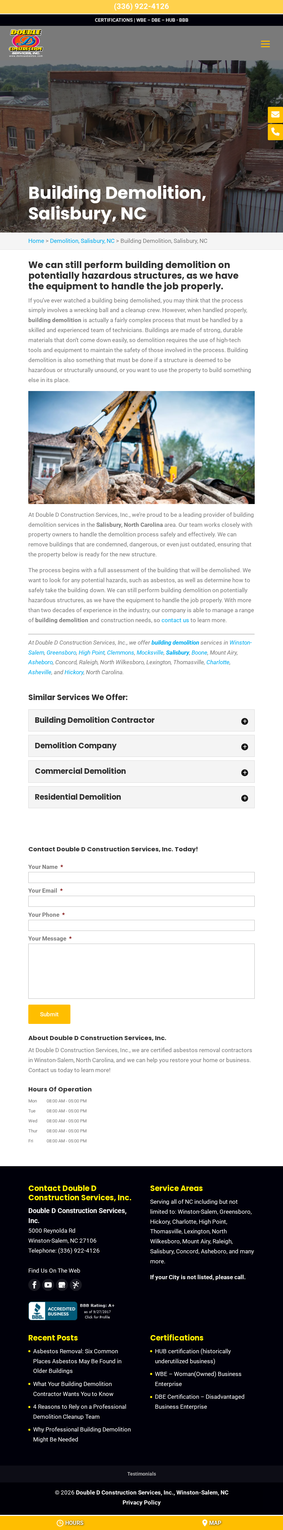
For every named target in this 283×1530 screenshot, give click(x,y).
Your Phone (46, 914)
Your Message (50, 938)
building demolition (175, 642)
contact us (175, 620)
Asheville (39, 672)
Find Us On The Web (54, 1270)
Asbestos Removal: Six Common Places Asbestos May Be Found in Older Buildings (77, 1361)
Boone (199, 652)
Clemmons (120, 652)
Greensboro (61, 652)
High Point (92, 652)
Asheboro (40, 662)
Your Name (45, 866)
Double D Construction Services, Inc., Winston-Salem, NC (152, 1492)
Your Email (45, 890)
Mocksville (150, 652)
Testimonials (141, 1474)
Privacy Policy (142, 1502)
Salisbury (177, 652)
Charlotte (218, 662)
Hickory (74, 672)
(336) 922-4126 (141, 6)
